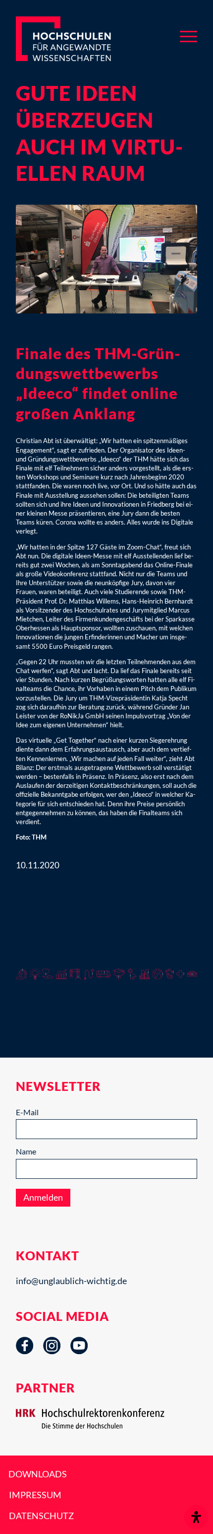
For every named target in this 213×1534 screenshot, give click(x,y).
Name (26, 1151)
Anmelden (43, 1197)
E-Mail (27, 1112)
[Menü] (188, 35)
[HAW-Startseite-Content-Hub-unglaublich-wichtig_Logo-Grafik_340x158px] (79, 38)
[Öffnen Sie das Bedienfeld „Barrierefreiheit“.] (196, 1517)
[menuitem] (188, 35)
